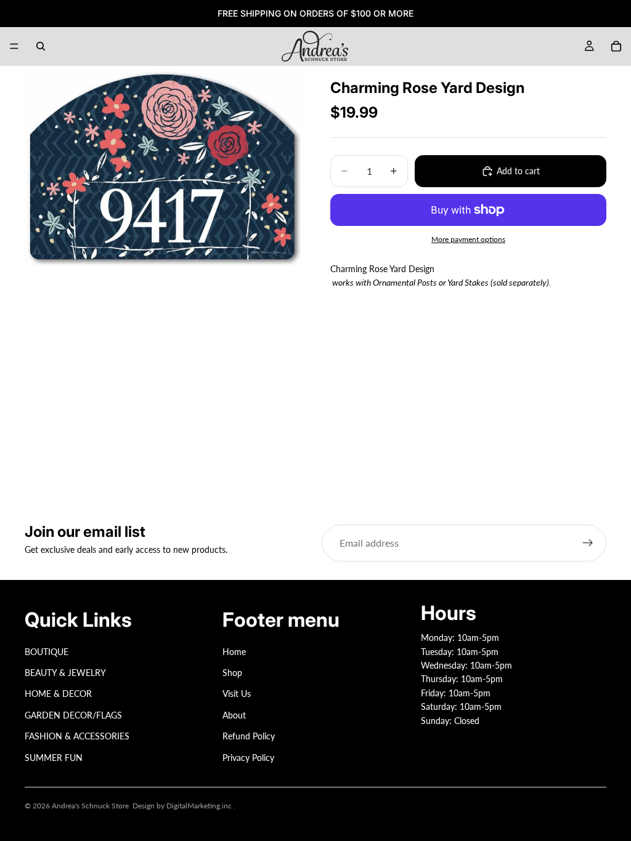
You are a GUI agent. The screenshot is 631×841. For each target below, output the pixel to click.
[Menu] (14, 46)
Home (234, 651)
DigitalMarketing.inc (200, 805)
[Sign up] (588, 543)
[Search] (40, 46)
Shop (232, 672)
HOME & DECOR (58, 693)
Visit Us (236, 693)
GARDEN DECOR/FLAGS (73, 715)
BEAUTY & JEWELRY (65, 672)
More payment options (468, 239)
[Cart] (616, 46)
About (234, 715)
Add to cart (518, 171)
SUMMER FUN (54, 757)
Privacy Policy (248, 757)
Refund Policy (248, 736)
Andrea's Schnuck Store (90, 805)
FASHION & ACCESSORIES (77, 736)
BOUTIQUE (46, 651)
